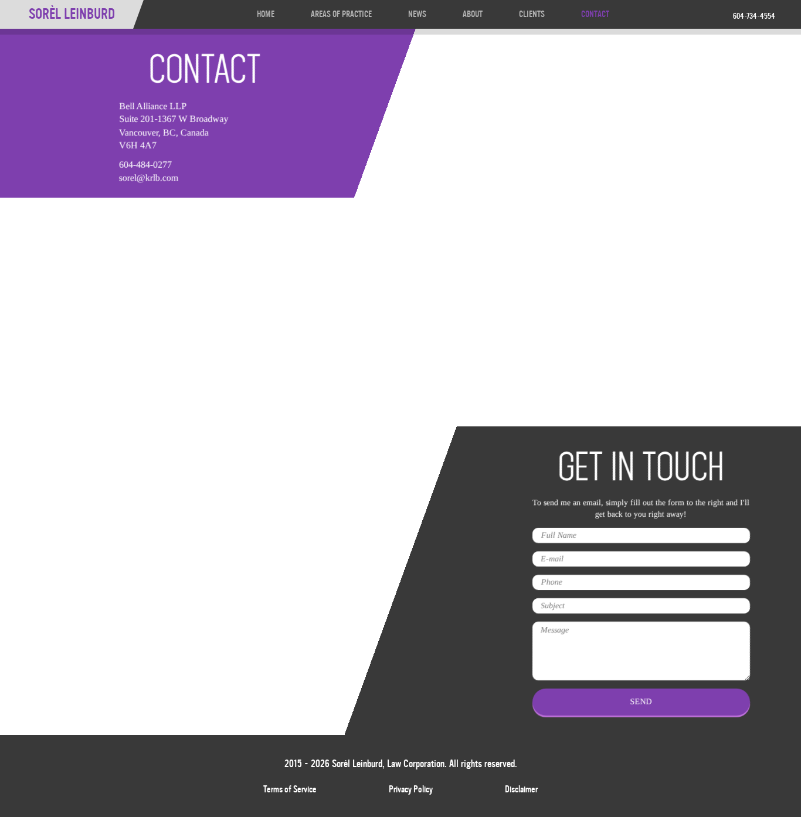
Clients (532, 14)
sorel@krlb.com (148, 177)
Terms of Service (290, 789)
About (473, 14)
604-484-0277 (145, 164)
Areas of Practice (341, 14)
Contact (595, 14)
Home (265, 14)
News (417, 14)
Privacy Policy (411, 789)
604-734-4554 (754, 16)
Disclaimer (521, 789)
